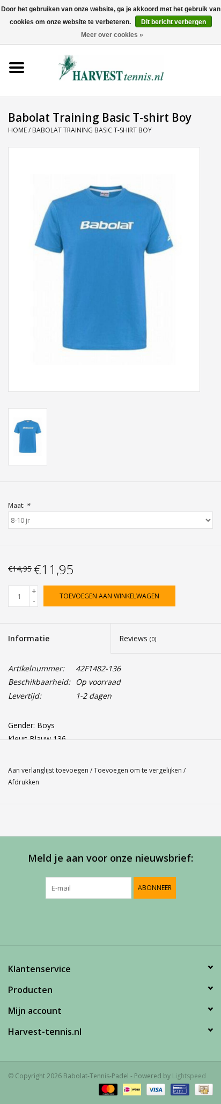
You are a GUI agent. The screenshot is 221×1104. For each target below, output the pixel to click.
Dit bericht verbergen (173, 22)
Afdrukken (23, 782)
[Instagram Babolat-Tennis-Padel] (139, 920)
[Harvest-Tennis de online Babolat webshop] (127, 67)
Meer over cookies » (112, 35)
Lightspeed (189, 1075)
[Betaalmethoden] (107, 1089)
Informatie (28, 638)
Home (17, 130)
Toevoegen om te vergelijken (138, 770)
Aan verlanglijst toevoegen (48, 770)
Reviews (137, 638)
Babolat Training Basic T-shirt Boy (92, 130)
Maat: (19, 505)
